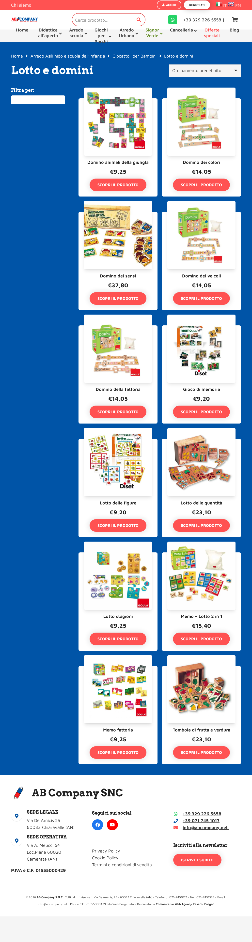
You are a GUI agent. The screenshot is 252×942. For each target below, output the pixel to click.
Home (17, 56)
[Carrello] (235, 20)
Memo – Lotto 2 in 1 (201, 616)
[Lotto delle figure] (118, 442)
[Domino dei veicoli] (201, 215)
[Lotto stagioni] (118, 555)
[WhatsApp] (172, 19)
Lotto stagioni (118, 616)
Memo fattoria (118, 729)
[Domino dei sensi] (118, 215)
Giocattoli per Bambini (134, 56)
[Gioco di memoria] (201, 328)
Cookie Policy (105, 857)
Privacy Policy (106, 850)
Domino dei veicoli (201, 275)
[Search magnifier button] (139, 20)
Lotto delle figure (118, 502)
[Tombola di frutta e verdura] (201, 669)
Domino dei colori (201, 162)
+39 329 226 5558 (202, 813)
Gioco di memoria (201, 389)
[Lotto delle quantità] (201, 442)
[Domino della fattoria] (118, 328)
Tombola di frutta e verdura (201, 729)
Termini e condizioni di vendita (122, 864)
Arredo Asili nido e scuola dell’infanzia (68, 56)
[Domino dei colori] (201, 101)
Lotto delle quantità (201, 502)
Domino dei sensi (118, 275)
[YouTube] (112, 824)
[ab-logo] (24, 20)
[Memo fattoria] (118, 669)
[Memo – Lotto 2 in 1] (201, 555)
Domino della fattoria (118, 389)
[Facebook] (97, 824)
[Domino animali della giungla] (118, 101)
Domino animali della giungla (118, 162)
